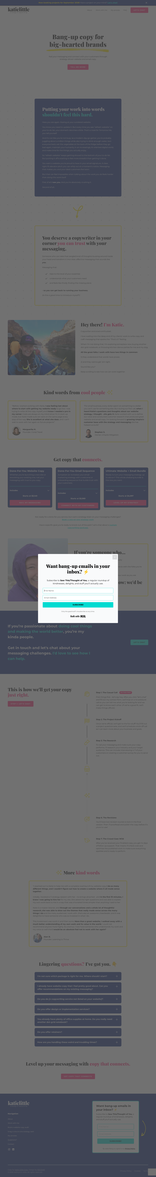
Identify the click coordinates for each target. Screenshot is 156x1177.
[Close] (114, 557)
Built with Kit (78, 616)
